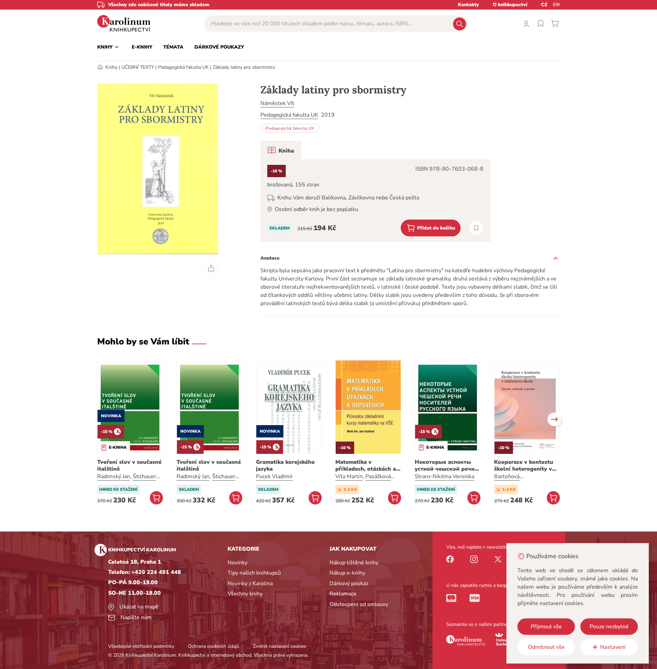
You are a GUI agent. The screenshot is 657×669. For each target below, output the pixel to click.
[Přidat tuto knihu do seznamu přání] (476, 228)
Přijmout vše (546, 626)
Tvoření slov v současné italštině (129, 465)
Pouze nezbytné (609, 626)
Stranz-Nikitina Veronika (444, 476)
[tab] (280, 150)
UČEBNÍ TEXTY (137, 67)
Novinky (237, 562)
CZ (544, 4)
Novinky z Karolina (250, 583)
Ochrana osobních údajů (213, 646)
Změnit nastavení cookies (279, 646)
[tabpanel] (375, 200)
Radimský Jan (113, 476)
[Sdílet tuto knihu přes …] (211, 268)
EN (556, 4)
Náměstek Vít (277, 103)
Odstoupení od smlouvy (359, 604)
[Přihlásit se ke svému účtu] (526, 23)
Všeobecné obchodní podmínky (141, 646)
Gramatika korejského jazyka (285, 465)
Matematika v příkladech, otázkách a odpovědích (365, 465)
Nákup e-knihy (347, 573)
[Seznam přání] (540, 23)
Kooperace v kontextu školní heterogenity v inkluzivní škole (523, 465)
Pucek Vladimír (274, 476)
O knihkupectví (510, 4)
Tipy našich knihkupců (254, 573)
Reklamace (343, 594)
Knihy (111, 67)
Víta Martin (349, 476)
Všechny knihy (245, 594)
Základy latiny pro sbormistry (244, 67)
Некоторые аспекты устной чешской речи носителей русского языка (445, 465)
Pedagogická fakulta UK (183, 67)
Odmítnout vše (546, 647)
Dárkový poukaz (349, 583)
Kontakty (468, 4)
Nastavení (613, 647)
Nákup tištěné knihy (354, 562)
